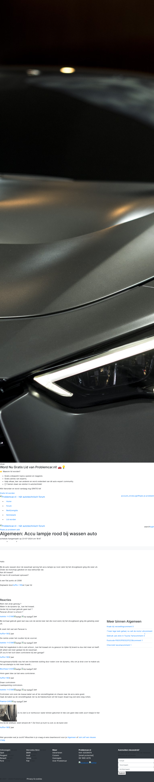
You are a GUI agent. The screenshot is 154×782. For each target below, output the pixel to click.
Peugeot (4, 755)
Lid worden (11, 519)
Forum (9, 506)
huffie (4, 633)
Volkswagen (5, 750)
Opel (2, 753)
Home (8, 501)
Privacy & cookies (34, 779)
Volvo (29, 758)
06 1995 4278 (85, 758)
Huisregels (56, 758)
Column (55, 755)
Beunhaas (7, 669)
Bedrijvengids (12, 510)
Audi (28, 755)
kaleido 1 (7, 616)
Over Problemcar (59, 761)
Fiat (28, 761)
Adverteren (57, 753)
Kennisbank (11, 515)
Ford (2, 761)
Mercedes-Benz (33, 750)
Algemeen (23, 541)
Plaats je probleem (146, 496)
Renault (3, 758)
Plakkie (6, 701)
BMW (28, 753)
